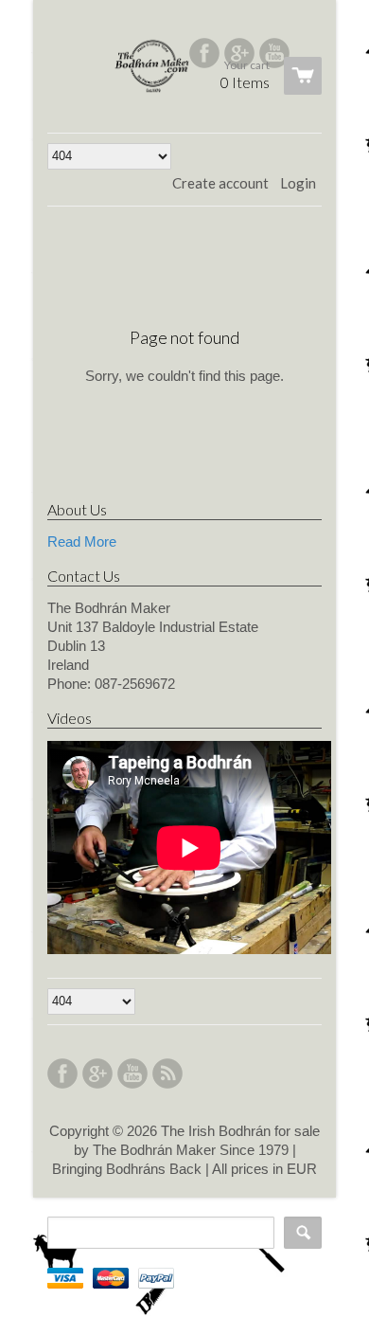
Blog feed (167, 1073)
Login (298, 182)
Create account (220, 182)
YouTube (274, 53)
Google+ (239, 53)
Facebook (204, 53)
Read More (81, 541)
